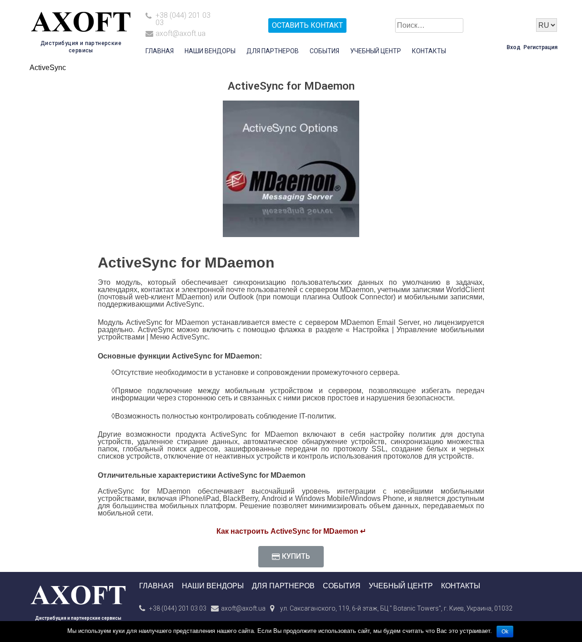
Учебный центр (375, 51)
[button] (291, 556)
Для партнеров (272, 51)
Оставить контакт (307, 25)
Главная (160, 51)
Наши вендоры (210, 51)
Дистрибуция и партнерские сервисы (78, 618)
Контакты (429, 51)
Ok (505, 631)
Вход (514, 47)
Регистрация (540, 47)
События (324, 51)
